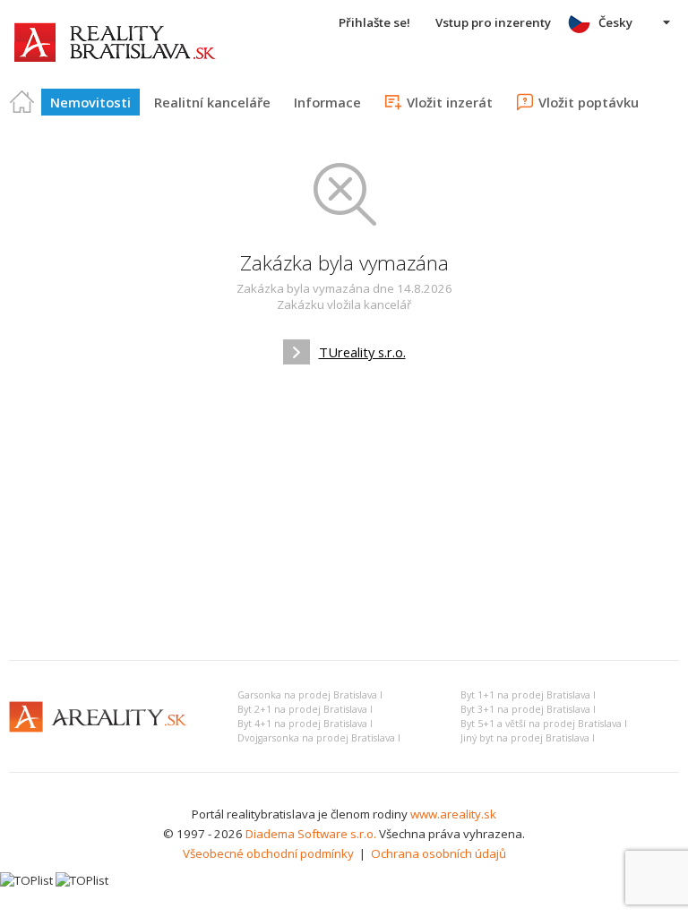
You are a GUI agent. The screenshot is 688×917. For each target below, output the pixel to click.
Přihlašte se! (374, 22)
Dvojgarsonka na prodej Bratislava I (318, 738)
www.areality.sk (453, 814)
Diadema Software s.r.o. (310, 834)
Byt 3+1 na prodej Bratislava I (528, 709)
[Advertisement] (344, 512)
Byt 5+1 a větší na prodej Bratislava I (543, 723)
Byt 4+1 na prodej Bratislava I (305, 723)
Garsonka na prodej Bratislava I (310, 695)
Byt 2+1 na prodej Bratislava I (305, 709)
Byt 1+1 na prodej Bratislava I (528, 695)
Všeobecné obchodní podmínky (268, 853)
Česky (615, 22)
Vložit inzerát (450, 102)
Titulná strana (22, 102)
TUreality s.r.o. (362, 352)
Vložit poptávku (588, 102)
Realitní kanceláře (212, 102)
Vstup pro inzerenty (493, 22)
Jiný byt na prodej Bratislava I (527, 738)
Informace (327, 102)
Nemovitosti (90, 102)
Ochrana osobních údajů (438, 853)
